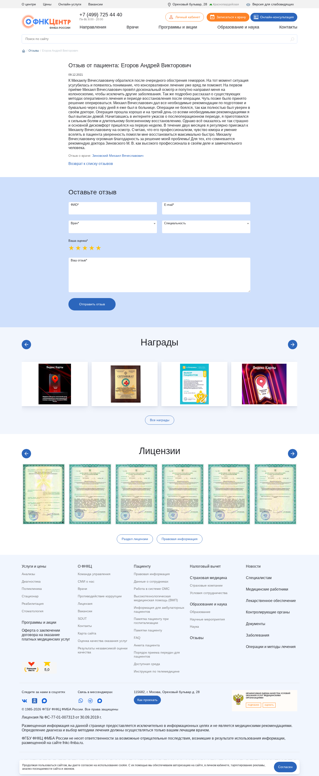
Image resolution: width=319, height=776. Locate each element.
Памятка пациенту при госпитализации (151, 621)
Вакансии (95, 4)
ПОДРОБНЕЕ (253, 705)
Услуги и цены (34, 566)
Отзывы (197, 638)
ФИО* (75, 204)
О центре (29, 4)
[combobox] (112, 226)
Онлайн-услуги (69, 4)
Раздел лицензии (135, 539)
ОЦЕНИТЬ (269, 705)
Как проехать (147, 700)
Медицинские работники (267, 589)
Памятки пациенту (148, 630)
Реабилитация (33, 603)
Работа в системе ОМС (152, 589)
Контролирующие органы (268, 612)
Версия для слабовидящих (273, 4)
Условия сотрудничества (208, 593)
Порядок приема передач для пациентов (157, 654)
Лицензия (85, 603)
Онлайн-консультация (277, 17)
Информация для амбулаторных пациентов (159, 609)
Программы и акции (39, 622)
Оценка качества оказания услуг (102, 641)
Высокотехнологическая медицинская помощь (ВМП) (156, 598)
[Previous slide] (26, 344)
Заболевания (257, 635)
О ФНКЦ (85, 566)
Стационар (30, 596)
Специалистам (259, 578)
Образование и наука (208, 604)
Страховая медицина (208, 578)
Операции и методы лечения (271, 647)
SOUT (82, 618)
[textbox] (113, 224)
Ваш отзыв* (79, 260)
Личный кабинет (187, 17)
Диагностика (31, 581)
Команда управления (94, 574)
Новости (253, 566)
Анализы (28, 574)
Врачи (82, 589)
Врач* (75, 223)
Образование (200, 612)
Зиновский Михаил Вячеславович (117, 155)
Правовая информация (180, 539)
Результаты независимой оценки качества (103, 650)
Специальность (175, 223)
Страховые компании (206, 585)
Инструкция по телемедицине (157, 671)
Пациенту (142, 566)
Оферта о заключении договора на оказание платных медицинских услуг (46, 634)
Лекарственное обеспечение (271, 601)
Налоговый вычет (205, 566)
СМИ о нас (86, 581)
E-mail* (169, 204)
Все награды (159, 420)
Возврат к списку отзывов (90, 164)
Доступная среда (147, 664)
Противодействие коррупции (100, 596)
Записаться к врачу (231, 17)
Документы (255, 624)
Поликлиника (32, 589)
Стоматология (32, 611)
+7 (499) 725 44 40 (100, 15)
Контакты (85, 626)
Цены (47, 4)
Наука (194, 626)
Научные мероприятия (207, 619)
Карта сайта (87, 633)
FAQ (137, 638)
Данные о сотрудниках (151, 581)
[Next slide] (292, 344)
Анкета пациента (147, 645)
